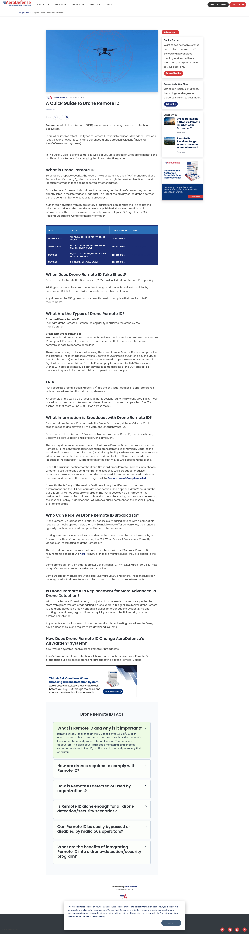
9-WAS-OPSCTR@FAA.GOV (144, 238)
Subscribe (171, 104)
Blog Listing (24, 12)
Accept (171, 923)
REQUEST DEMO (218, 4)
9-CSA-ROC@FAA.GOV (142, 246)
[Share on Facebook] (67, 117)
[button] (45, 4)
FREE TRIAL (237, 4)
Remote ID (50, 110)
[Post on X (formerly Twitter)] (55, 117)
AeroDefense (61, 97)
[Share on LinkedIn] (61, 117)
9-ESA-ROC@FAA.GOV (142, 255)
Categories (169, 32)
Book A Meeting (173, 73)
